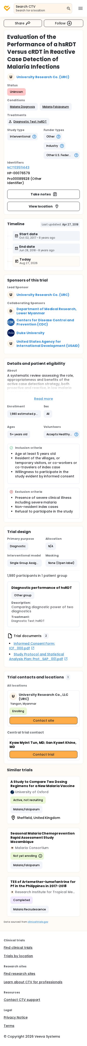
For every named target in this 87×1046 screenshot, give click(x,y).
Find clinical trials (18, 947)
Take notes (41, 194)
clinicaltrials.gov (38, 922)
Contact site (43, 720)
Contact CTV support (22, 999)
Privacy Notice (16, 1017)
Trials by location (18, 956)
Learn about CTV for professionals (33, 982)
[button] (22, 107)
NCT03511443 (18, 167)
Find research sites (19, 973)
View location (41, 206)
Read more (43, 399)
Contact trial (44, 754)
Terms (9, 1025)
